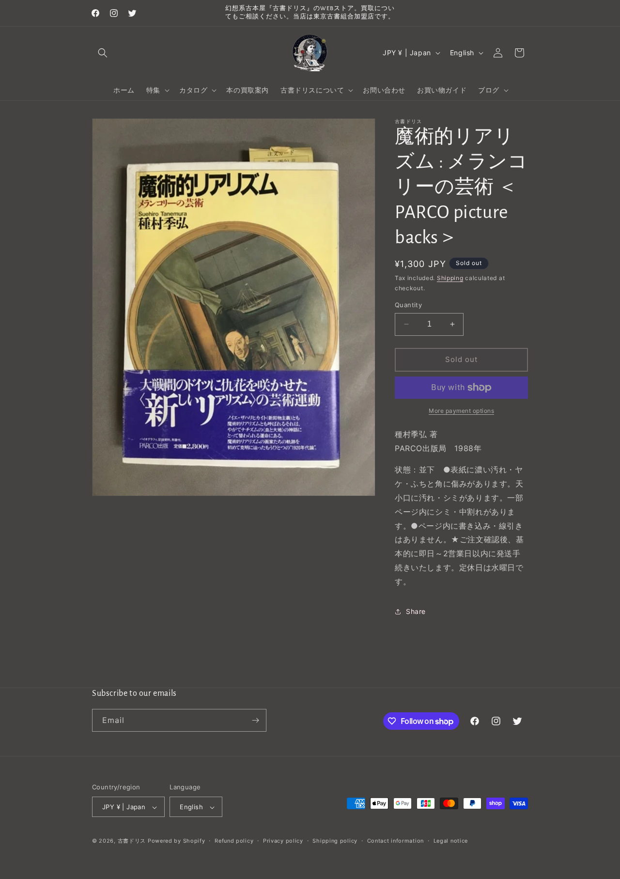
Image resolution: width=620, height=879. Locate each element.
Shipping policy (334, 840)
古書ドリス (132, 841)
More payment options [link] (461, 410)
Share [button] (416, 611)
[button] (102, 52)
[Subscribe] (255, 720)
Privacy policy (283, 840)
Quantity (408, 305)
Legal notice (451, 840)
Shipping (450, 278)
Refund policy (234, 840)
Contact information (395, 840)
